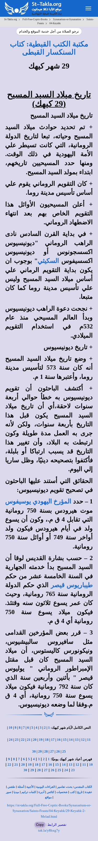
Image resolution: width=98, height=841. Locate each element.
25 (64, 751)
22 (23, 740)
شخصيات (61, 792)
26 (58, 751)
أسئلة (21, 786)
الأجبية (30, 786)
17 (53, 740)
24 (11, 740)
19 (41, 740)
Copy (40, 824)
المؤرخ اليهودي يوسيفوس (38, 501)
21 (29, 740)
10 (10, 728)
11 (89, 740)
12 (83, 740)
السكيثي (48, 260)
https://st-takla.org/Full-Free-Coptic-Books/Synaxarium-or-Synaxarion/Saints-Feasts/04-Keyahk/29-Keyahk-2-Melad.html (49, 810)
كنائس (50, 792)
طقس (11, 786)
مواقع (48, 797)
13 (77, 740)
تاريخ (80, 792)
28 (46, 751)
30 (34, 751)
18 (47, 740)
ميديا (16, 792)
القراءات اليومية (45, 786)
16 (59, 740)
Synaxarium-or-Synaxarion (67, 19)
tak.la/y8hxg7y (49, 830)
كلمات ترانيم (28, 792)
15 (65, 740)
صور (8, 792)
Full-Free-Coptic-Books (35, 19)
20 (35, 740)
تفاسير (61, 786)
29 (40, 751)
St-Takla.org (10, 19)
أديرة (41, 792)
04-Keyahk (55, 23)
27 (52, 751)
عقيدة (88, 792)
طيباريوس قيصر (72, 585)
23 (17, 740)
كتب (72, 792)
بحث (69, 786)
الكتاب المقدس (83, 786)
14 (71, 740)
